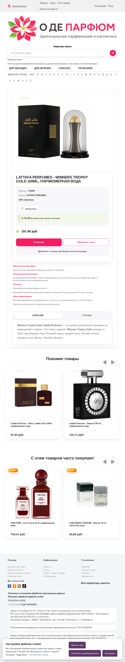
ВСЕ (32, 74)
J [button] (74, 75)
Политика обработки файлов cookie (25, 596)
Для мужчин (42, 68)
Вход (111, 6)
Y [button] (26, 81)
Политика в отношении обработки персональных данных (36, 593)
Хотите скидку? (19, 6)
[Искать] (113, 53)
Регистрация (100, 6)
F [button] (58, 75)
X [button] (22, 81)
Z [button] (30, 81)
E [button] (54, 75)
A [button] (38, 75)
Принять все (77, 645)
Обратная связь (15, 576)
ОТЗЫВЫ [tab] (87, 315)
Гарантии (86, 567)
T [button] (115, 75)
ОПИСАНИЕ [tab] (38, 315)
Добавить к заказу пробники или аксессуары (62, 251)
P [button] (98, 75)
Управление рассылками (19, 573)
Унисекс (65, 68)
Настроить (110, 653)
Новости (47, 567)
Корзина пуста (15, 59)
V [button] (14, 81)
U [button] (10, 81)
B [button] (42, 75)
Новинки (43, 3)
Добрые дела (88, 576)
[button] (106, 363)
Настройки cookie (16, 600)
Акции (52, 3)
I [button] (70, 75)
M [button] (86, 75)
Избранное (31, 209)
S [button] (111, 75)
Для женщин (18, 68)
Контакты (86, 573)
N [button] (90, 75)
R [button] (107, 75)
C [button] (46, 75)
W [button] (18, 81)
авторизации (91, 64)
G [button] (62, 75)
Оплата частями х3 (49, 9)
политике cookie (40, 654)
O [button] (94, 75)
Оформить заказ (86, 242)
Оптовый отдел (89, 570)
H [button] (66, 75)
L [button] (81, 75)
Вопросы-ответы (15, 570)
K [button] (78, 75)
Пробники (85, 68)
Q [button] (103, 75)
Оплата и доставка (16, 567)
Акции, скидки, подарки (54, 573)
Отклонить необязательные (85, 653)
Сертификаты (49, 576)
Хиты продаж (64, 3)
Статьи (46, 570)
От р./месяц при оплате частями (40, 218)
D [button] (50, 75)
